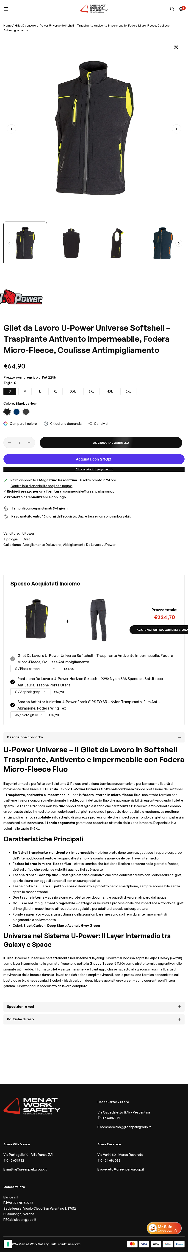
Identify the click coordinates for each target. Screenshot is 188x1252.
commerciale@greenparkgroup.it (88, 491)
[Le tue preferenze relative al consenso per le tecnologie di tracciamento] (8, 1244)
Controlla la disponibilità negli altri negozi (41, 486)
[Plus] (29, 442)
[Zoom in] (176, 47)
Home (7, 25)
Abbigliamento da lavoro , (42, 545)
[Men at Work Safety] (94, 9)
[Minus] (10, 442)
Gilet (26, 539)
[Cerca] (172, 8)
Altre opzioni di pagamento (94, 469)
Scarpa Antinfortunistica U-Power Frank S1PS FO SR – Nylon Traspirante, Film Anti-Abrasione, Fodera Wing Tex (88, 704)
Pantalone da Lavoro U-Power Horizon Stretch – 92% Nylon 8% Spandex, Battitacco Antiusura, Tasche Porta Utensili (90, 681)
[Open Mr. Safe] (164, 1228)
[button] (176, 128)
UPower (28, 533)
